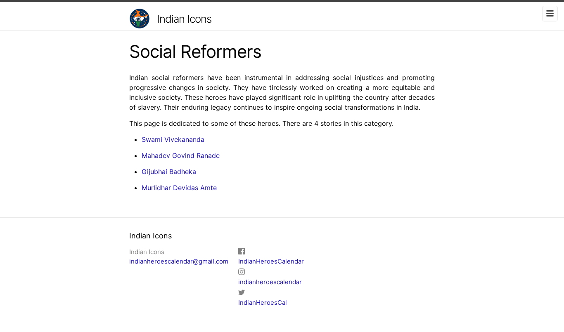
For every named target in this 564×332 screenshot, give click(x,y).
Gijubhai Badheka (169, 171)
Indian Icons (184, 18)
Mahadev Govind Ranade (181, 155)
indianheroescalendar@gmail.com (178, 261)
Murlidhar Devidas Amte (179, 188)
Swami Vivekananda (173, 139)
